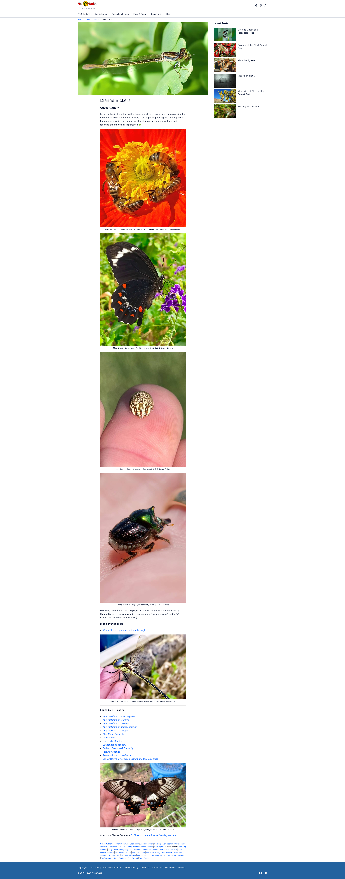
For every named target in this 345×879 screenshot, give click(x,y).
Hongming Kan (125, 850)
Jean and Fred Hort (161, 850)
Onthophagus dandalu (114, 744)
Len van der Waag (123, 852)
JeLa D (174, 850)
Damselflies (109, 737)
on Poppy (115, 730)
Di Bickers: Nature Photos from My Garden (153, 835)
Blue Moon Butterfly (113, 734)
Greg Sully (134, 844)
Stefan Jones (106, 858)
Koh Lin (110, 852)
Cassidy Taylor (146, 844)
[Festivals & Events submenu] (130, 14)
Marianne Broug (153, 852)
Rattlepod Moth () (117, 755)
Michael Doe (114, 855)
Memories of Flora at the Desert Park (251, 93)
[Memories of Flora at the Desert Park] (225, 96)
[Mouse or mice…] (225, 81)
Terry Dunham (120, 858)
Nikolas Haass (143, 855)
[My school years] (225, 65)
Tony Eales (144, 858)
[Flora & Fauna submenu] (148, 14)
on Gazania (116, 723)
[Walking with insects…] (225, 111)
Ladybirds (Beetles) (113, 741)
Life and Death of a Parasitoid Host (248, 31)
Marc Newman (138, 852)
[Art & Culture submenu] (91, 14)
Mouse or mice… (246, 75)
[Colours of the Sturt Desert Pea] (225, 50)
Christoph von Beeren (163, 844)
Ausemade (97, 873)
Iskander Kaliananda (142, 850)
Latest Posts (221, 23)
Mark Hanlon (166, 852)
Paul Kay (181, 855)
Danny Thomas (133, 847)
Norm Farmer (156, 855)
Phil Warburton (170, 855)
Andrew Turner (122, 844)
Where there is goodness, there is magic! (125, 630)
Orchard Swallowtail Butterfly (118, 748)
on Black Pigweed (119, 716)
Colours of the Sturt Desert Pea (252, 47)
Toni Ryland (133, 858)
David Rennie (147, 847)
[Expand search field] (266, 5)
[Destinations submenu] (108, 14)
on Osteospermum (120, 727)
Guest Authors (106, 844)
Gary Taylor (113, 850)
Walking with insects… (249, 106)
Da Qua (122, 847)
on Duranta (116, 720)
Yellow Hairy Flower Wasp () (130, 759)
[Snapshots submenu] (162, 14)
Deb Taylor (158, 847)
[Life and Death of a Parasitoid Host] (225, 35)
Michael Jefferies (128, 855)
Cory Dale (113, 847)
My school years (246, 60)
